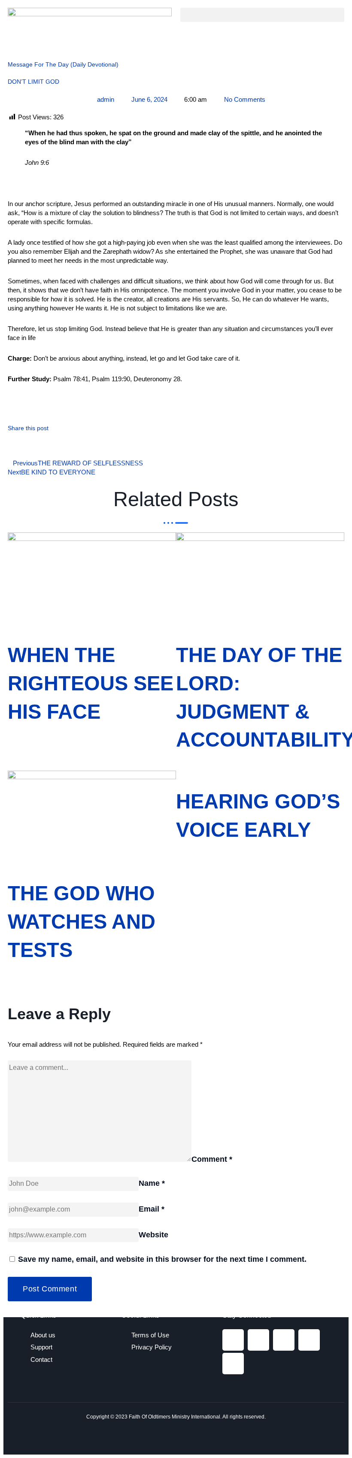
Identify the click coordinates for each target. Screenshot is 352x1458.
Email (151, 1209)
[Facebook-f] (233, 1340)
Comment (211, 1159)
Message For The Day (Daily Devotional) (63, 64)
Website (153, 1234)
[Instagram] (258, 1340)
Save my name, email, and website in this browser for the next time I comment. (162, 1259)
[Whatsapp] (233, 1363)
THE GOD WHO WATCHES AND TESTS (81, 921)
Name (152, 1183)
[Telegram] (309, 1340)
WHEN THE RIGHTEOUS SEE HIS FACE (90, 683)
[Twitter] (283, 1340)
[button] (262, 15)
